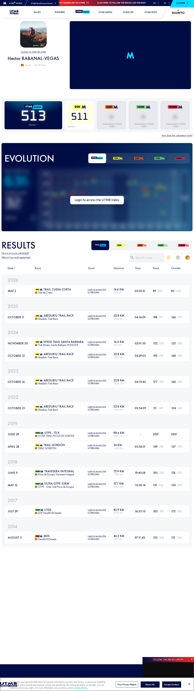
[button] (43, 3)
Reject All (150, 684)
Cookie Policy (80, 688)
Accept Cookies (171, 684)
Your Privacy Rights (126, 684)
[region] (97, 684)
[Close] (189, 684)
